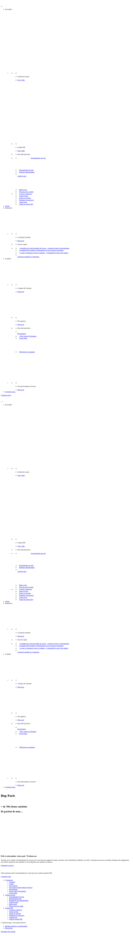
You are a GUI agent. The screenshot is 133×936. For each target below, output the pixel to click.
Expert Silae (13, 893)
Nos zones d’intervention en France (20, 887)
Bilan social (13, 904)
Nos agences (13, 886)
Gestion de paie (10, 895)
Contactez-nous (10, 392)
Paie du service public (16, 906)
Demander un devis (7, 865)
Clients (7, 206)
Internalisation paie (15, 899)
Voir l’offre (21, 80)
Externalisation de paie (16, 897)
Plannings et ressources (16, 915)
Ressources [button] (8, 208)
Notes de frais (13, 912)
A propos (12, 882)
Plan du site (9, 928)
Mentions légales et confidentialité (16, 926)
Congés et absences (15, 910)
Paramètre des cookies (8, 931)
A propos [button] (8, 258)
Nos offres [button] (8, 9)
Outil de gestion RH (15, 919)
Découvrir (20, 241)
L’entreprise (9, 880)
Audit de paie (13, 902)
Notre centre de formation (17, 891)
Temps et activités (15, 913)
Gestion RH (9, 908)
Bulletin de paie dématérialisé (18, 900)
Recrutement (13, 889)
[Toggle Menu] (1, 6)
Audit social (13, 917)
